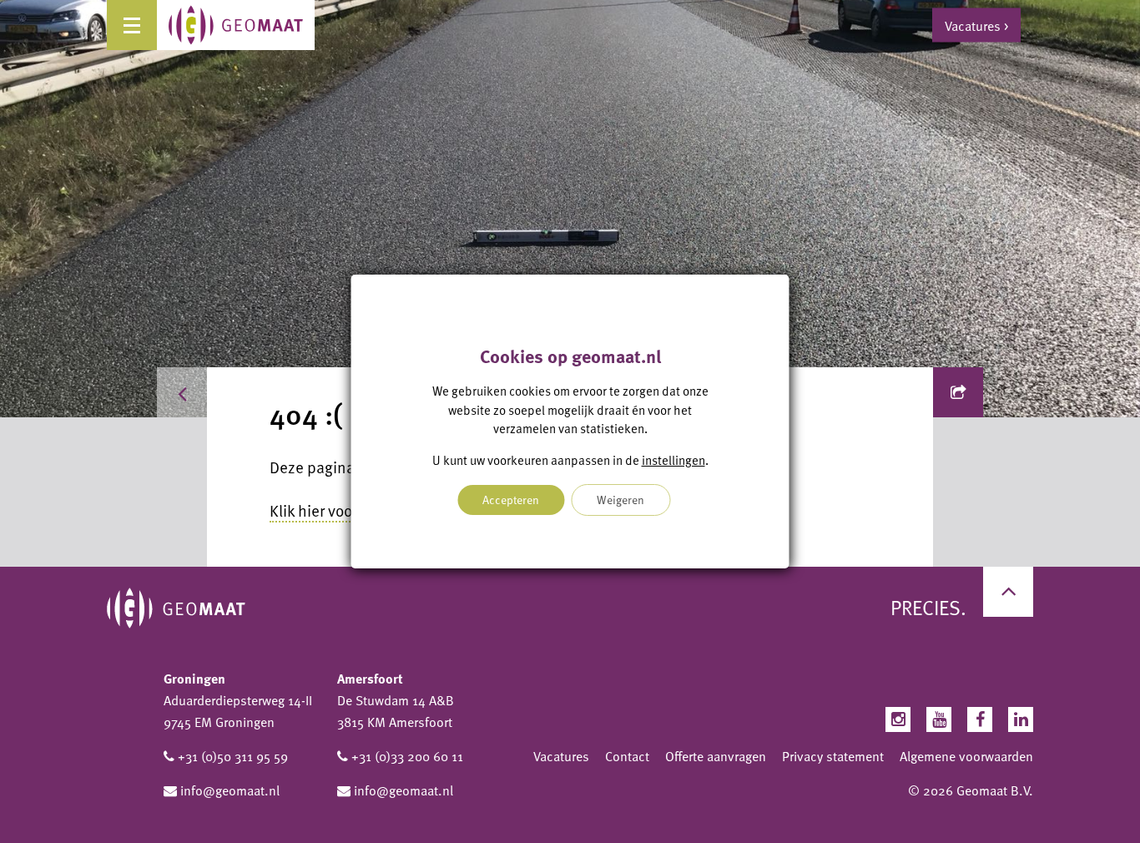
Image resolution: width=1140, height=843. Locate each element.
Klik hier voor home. (336, 510)
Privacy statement (833, 756)
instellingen (673, 460)
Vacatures (561, 756)
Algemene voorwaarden (966, 756)
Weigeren (620, 499)
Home (240, 392)
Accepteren (510, 499)
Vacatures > (976, 25)
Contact (627, 756)
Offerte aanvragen (715, 756)
